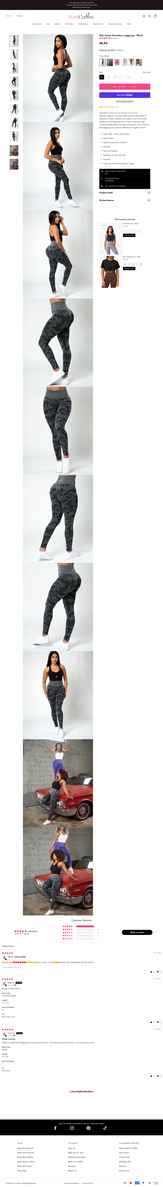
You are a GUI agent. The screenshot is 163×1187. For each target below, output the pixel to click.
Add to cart (129, 235)
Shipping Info (125, 1162)
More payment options (124, 101)
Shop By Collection (115, 24)
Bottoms (57, 24)
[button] (105, 38)
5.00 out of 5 (32, 931)
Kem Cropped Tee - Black (131, 256)
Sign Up (71, 1148)
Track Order (124, 1157)
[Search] (149, 16)
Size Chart (124, 1153)
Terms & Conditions (72, 1183)
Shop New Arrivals (25, 1153)
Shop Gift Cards (24, 1166)
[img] (7, 953)
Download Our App (76, 1157)
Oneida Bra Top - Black (131, 223)
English (19, 16)
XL (128, 77)
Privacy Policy (87, 1183)
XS (102, 77)
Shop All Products (25, 1148)
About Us (72, 1171)
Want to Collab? (75, 1162)
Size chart (146, 72)
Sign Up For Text (76, 1153)
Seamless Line (98, 24)
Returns (122, 1166)
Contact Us (124, 1171)
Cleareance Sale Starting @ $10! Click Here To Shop (81, 5)
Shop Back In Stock (26, 1162)
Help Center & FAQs (128, 1148)
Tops (47, 24)
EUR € (8, 16)
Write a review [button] (137, 932)
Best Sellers (69, 24)
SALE (129, 24)
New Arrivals (36, 24)
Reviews (72, 1166)
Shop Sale (22, 1171)
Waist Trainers (83, 24)
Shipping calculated (106, 50)
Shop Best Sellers (25, 1157)
